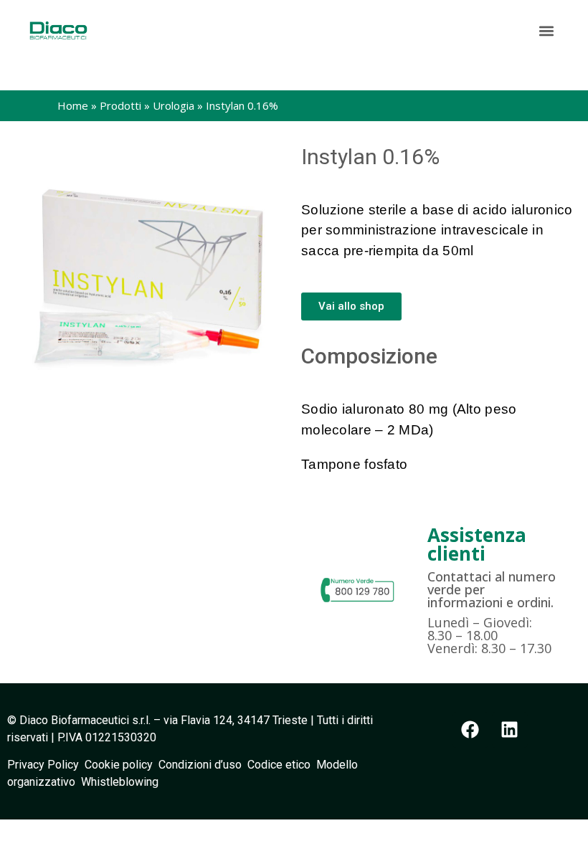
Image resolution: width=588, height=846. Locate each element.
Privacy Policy (46, 764)
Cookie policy (119, 764)
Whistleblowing (119, 782)
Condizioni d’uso (202, 764)
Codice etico (281, 764)
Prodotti (120, 105)
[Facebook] (470, 730)
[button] (547, 30)
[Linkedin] (510, 730)
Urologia (173, 105)
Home (72, 105)
